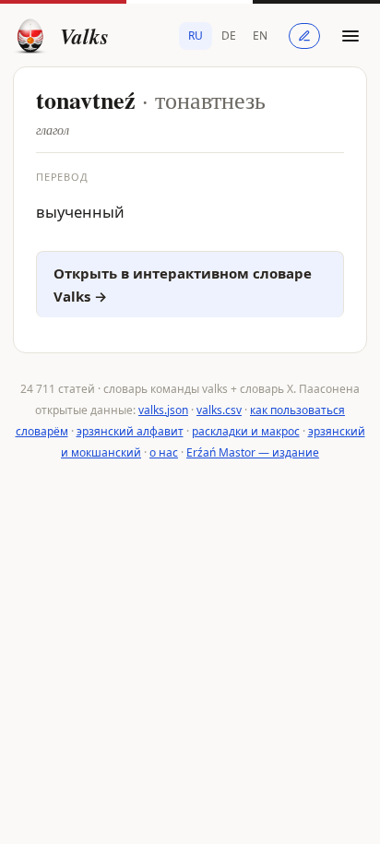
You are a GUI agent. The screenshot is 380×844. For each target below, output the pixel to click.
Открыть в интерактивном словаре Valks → (182, 284)
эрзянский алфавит (130, 431)
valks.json (163, 410)
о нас (163, 452)
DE (228, 35)
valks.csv (219, 410)
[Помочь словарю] (304, 36)
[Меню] (350, 36)
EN (260, 35)
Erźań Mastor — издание (252, 452)
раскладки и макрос (246, 431)
